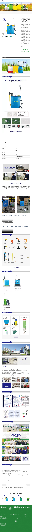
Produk (11, 516)
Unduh (11, 520)
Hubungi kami (11, 521)
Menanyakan (25, 49)
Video (10, 518)
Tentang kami (11, 517)
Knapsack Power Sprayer (24, 488)
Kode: (3, 55)
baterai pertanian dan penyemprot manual (7, 487)
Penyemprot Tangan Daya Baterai (6, 488)
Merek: (16, 54)
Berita (10, 519)
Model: (3, 54)
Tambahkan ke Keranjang (25, 51)
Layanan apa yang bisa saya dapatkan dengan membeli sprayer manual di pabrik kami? (17, 518)
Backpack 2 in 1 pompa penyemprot (18, 487)
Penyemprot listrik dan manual (16, 488)
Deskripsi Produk (4, 57)
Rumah (11, 515)
